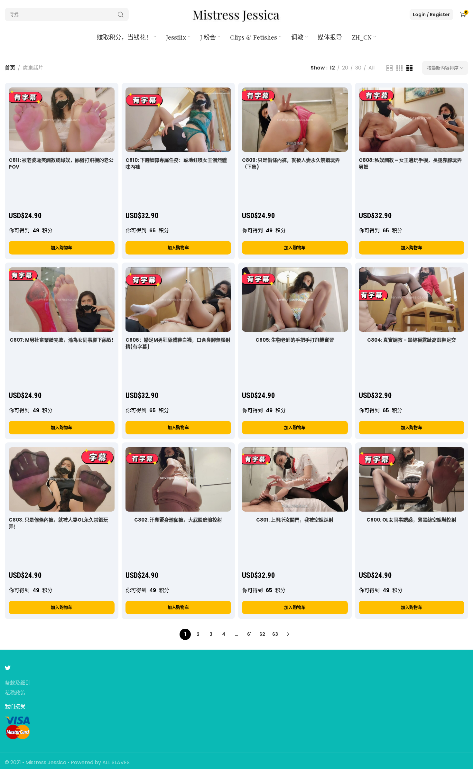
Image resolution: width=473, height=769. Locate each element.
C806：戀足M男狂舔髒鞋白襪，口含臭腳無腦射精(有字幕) (177, 343)
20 (345, 68)
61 (249, 634)
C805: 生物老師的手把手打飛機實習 (294, 340)
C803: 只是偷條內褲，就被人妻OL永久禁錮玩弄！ (58, 523)
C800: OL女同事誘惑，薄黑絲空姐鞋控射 (411, 519)
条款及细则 (18, 683)
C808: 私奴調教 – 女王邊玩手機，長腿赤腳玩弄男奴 (410, 163)
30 (358, 68)
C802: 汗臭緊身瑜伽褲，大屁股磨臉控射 (178, 519)
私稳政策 (15, 693)
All (371, 68)
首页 (10, 67)
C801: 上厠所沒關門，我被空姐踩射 (294, 519)
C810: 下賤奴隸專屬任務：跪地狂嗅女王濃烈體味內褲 (176, 163)
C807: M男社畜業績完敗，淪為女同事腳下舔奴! (61, 340)
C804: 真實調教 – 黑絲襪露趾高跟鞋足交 (411, 340)
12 (332, 68)
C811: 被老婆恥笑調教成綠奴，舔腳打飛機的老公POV (61, 163)
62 (262, 634)
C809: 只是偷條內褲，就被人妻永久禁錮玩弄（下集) (291, 163)
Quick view (103, 99)
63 (275, 634)
